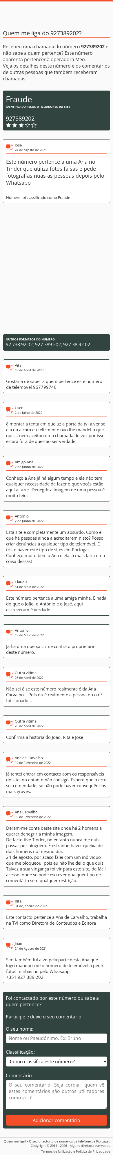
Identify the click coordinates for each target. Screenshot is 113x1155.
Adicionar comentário (56, 1120)
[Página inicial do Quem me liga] (56, 13)
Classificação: (20, 1052)
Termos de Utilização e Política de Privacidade (75, 1151)
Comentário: (19, 1075)
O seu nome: (19, 1029)
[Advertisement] (56, 269)
